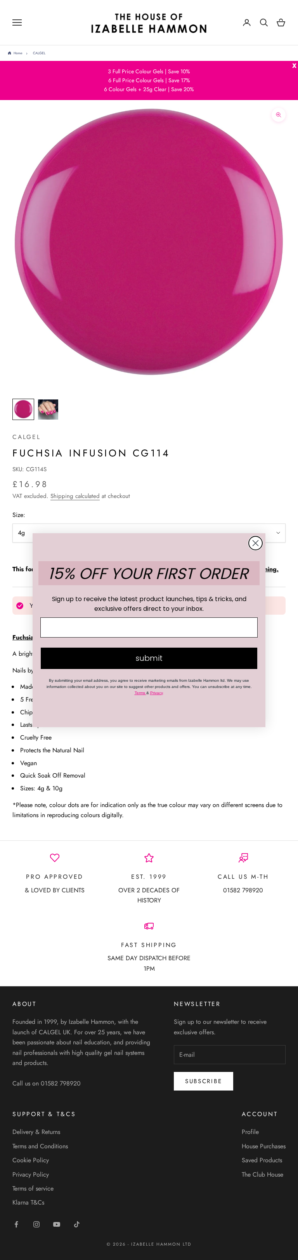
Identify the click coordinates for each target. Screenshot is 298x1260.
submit (149, 658)
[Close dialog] (255, 543)
